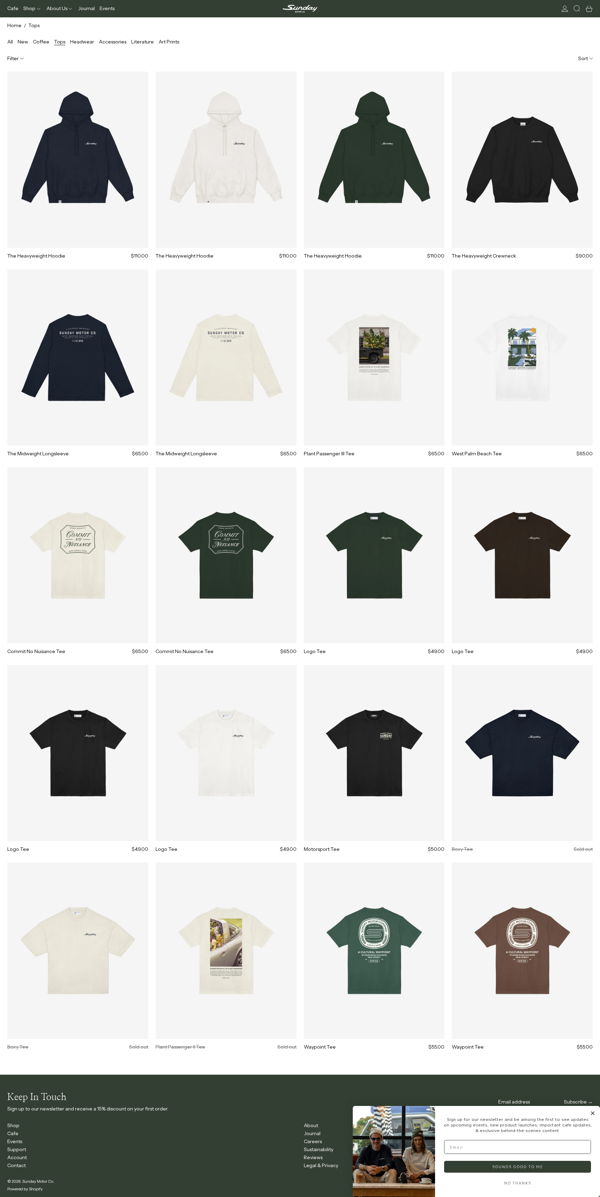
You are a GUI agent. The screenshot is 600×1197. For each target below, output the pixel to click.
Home (14, 25)
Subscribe (575, 1102)
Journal (312, 1133)
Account (17, 1157)
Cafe (12, 1133)
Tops (34, 25)
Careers (313, 1141)
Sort (583, 58)
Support (16, 1149)
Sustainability (318, 1149)
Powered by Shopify (25, 1189)
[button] (577, 8)
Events (14, 1141)
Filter (13, 58)
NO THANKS (517, 1183)
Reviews (313, 1157)
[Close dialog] (593, 1113)
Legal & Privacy (321, 1165)
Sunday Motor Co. (38, 1181)
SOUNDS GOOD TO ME (517, 1166)
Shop (13, 1125)
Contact (16, 1165)
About (311, 1125)
